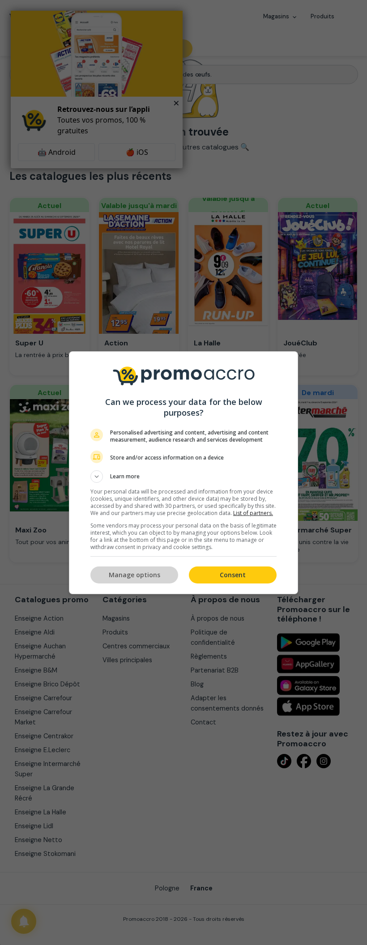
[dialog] (183, 472)
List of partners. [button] (253, 513)
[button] (183, 476)
